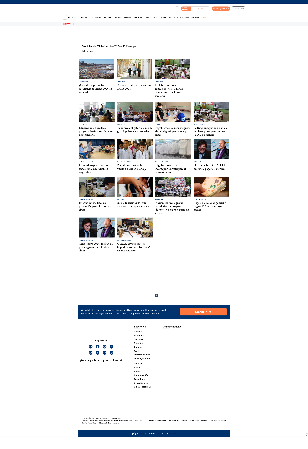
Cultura (138, 347)
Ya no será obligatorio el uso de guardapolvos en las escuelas (134, 129)
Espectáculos (150, 17)
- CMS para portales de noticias (156, 434)
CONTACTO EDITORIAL (218, 421)
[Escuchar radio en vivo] (200, 8)
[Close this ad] (306, 435)
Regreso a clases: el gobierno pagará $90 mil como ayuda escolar (210, 206)
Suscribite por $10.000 (221, 9)
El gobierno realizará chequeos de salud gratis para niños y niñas (172, 131)
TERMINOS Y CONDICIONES (156, 421)
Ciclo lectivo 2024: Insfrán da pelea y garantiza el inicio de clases (96, 247)
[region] (154, 36)
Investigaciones (181, 17)
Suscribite (203, 312)
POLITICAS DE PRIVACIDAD (178, 421)
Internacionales (123, 17)
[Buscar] (177, 9)
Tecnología (165, 17)
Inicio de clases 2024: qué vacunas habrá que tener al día (134, 204)
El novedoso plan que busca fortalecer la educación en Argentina (94, 168)
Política (85, 17)
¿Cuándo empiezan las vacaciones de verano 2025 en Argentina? (95, 88)
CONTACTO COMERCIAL (199, 421)
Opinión (195, 17)
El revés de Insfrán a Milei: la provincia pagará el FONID (210, 166)
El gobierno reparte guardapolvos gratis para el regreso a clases (170, 168)
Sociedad (107, 17)
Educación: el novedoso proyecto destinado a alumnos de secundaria (96, 131)
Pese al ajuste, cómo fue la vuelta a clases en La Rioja (131, 166)
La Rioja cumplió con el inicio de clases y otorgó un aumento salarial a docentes (211, 131)
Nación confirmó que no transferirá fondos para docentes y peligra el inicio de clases (172, 208)
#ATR (137, 351)
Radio (204, 17)
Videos (137, 368)
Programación (141, 375)
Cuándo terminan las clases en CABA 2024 (134, 86)
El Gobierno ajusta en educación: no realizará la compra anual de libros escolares (169, 90)
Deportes (138, 17)
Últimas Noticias (142, 387)
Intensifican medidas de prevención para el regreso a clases (95, 206)
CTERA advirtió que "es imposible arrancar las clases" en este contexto (133, 247)
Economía (96, 17)
